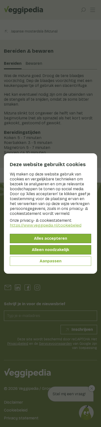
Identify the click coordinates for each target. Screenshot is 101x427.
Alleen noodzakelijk (50, 249)
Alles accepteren (50, 238)
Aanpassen (51, 261)
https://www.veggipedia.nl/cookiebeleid (45, 225)
